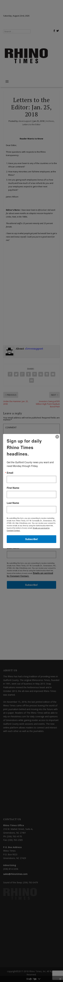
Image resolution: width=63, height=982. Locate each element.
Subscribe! (31, 539)
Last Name (13, 503)
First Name (13, 488)
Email (10, 473)
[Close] (57, 437)
